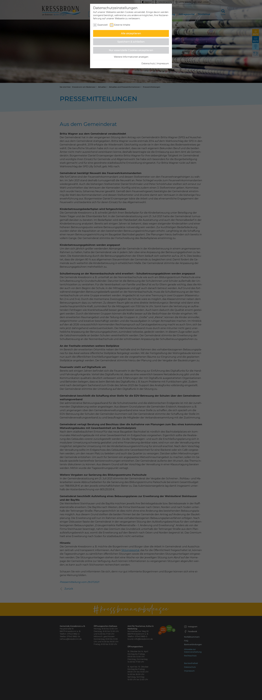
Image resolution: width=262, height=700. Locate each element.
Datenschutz (148, 63)
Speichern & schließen (131, 41)
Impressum (163, 63)
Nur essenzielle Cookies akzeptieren (131, 50)
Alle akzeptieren (131, 33)
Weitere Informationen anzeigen (131, 56)
